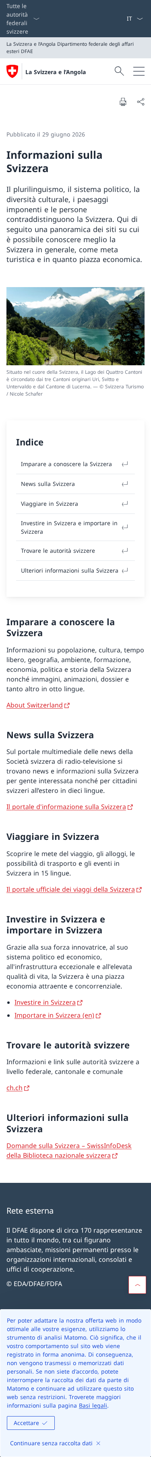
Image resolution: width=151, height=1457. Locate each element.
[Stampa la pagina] (123, 102)
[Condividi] (140, 102)
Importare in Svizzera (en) (54, 1015)
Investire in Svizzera (45, 1002)
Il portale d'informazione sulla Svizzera (66, 806)
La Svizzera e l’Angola (55, 72)
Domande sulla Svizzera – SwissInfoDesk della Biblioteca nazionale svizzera (69, 1150)
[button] (137, 1285)
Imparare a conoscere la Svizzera (66, 464)
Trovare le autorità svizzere (58, 550)
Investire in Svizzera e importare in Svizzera (69, 527)
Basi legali (93, 1405)
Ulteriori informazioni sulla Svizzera (69, 570)
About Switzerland (34, 705)
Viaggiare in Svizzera (49, 503)
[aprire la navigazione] (139, 71)
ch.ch (14, 1087)
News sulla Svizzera (48, 484)
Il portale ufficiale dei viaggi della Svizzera (70, 889)
